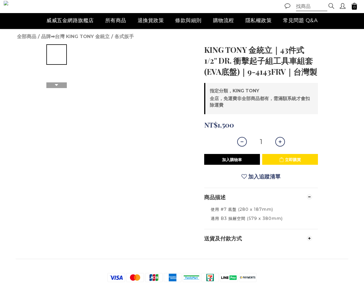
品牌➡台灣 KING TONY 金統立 (75, 36)
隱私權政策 (258, 20)
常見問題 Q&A (300, 20)
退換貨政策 (151, 20)
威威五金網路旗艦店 (70, 20)
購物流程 (223, 20)
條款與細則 (188, 20)
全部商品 (26, 36)
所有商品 (115, 20)
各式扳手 (124, 36)
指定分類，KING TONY (234, 90)
